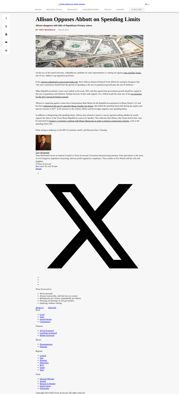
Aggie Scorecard (47, 330)
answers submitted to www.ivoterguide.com (59, 82)
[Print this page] (6, 51)
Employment (45, 386)
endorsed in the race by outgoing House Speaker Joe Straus (68, 106)
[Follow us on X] (91, 277)
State (42, 317)
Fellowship (44, 388)
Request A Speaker (48, 383)
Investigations (46, 319)
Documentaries (91, 10)
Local (42, 314)
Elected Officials (47, 379)
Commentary (45, 321)
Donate (120, 10)
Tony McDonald (47, 30)
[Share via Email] (6, 43)
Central (43, 355)
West (42, 370)
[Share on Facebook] (6, 18)
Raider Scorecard (47, 335)
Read (37, 10)
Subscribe (136, 10)
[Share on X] (6, 26)
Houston (43, 360)
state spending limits (132, 73)
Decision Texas (54, 10)
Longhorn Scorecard (48, 333)
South (42, 367)
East (41, 358)
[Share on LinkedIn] (6, 34)
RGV (42, 365)
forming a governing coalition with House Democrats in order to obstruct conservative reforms (89, 121)
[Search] (147, 4)
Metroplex (44, 363)
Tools (107, 10)
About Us (40, 307)
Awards (43, 381)
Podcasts (72, 10)
